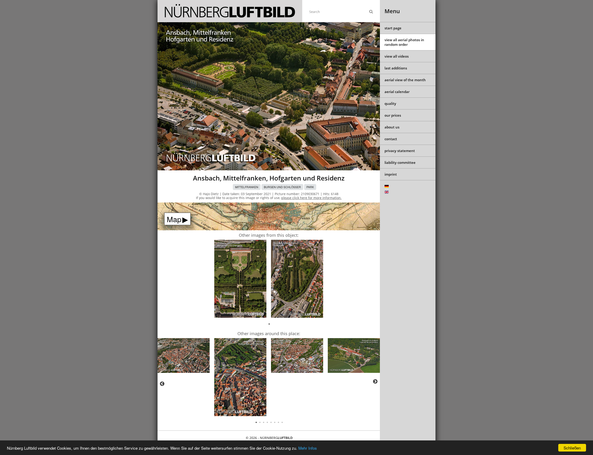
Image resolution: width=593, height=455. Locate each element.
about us (392, 127)
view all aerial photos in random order (404, 42)
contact (391, 139)
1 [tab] (269, 324)
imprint (391, 174)
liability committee (400, 162)
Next (375, 381)
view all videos (397, 56)
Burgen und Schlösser (282, 187)
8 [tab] (282, 422)
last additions (396, 68)
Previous (162, 383)
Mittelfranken (246, 187)
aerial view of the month (405, 80)
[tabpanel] (240, 279)
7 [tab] (278, 422)
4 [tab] (267, 422)
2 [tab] (260, 422)
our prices (393, 115)
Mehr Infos (307, 448)
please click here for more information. (311, 198)
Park (310, 187)
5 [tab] (271, 422)
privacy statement (400, 150)
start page (393, 28)
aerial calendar (397, 91)
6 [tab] (274, 422)
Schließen (572, 448)
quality (390, 103)
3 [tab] (263, 422)
